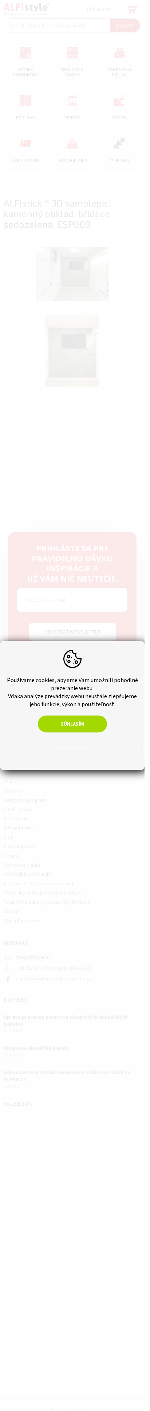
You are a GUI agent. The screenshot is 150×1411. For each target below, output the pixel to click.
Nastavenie (72, 747)
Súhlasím (72, 724)
